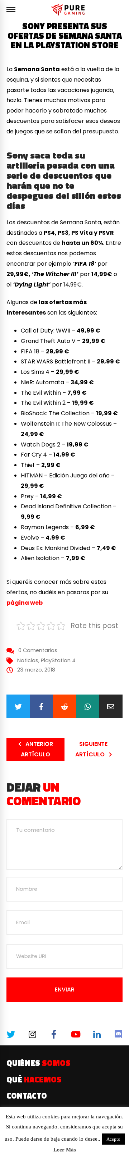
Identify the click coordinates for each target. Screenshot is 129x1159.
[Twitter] (18, 706)
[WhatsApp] (87, 706)
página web (24, 603)
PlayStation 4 (58, 660)
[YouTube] (75, 1034)
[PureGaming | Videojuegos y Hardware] (69, 10)
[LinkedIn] (96, 1034)
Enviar (65, 989)
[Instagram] (32, 1034)
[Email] (111, 706)
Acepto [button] (113, 1139)
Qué (34, 1079)
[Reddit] (64, 706)
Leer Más (64, 1150)
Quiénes (38, 1063)
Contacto (26, 1096)
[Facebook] (41, 706)
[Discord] (118, 1034)
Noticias (27, 660)
